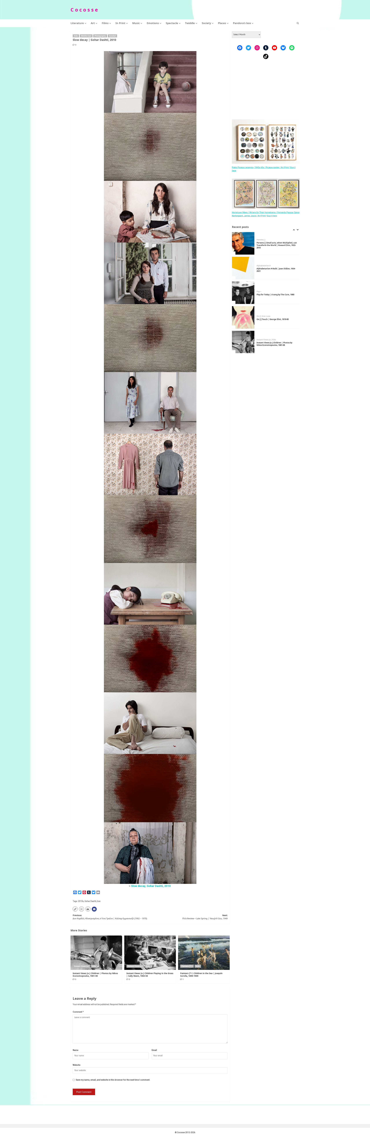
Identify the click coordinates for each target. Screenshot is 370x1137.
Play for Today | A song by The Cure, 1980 (275, 270)
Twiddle (190, 23)
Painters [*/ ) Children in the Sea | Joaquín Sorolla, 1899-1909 (201, 974)
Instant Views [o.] (81, 966)
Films (105, 23)
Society (206, 23)
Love (268, 291)
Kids (76, 36)
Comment (78, 1012)
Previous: (110, 917)
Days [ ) (266, 341)
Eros (264, 291)
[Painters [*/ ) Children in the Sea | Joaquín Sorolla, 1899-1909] (204, 953)
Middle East (86, 36)
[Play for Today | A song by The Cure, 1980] (243, 268)
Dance (259, 341)
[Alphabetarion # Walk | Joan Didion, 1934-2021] (243, 243)
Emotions (153, 23)
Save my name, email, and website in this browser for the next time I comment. (113, 1080)
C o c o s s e (84, 9)
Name (75, 1050)
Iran (99, 901)
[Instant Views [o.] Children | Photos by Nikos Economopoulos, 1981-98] (96, 953)
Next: (205, 917)
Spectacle (172, 23)
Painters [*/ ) (187, 966)
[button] (298, 23)
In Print (120, 23)
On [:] (259, 291)
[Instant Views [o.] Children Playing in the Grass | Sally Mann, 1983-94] (150, 953)
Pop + (259, 267)
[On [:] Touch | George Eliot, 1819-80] (243, 292)
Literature (77, 23)
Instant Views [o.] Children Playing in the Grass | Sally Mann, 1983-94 (149, 974)
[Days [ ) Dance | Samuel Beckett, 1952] (243, 342)
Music (136, 23)
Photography (100, 36)
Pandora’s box (242, 23)
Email (154, 1050)
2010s (81, 901)
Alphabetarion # (264, 241)
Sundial (112, 36)
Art (93, 23)
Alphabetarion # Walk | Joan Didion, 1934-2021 (276, 245)
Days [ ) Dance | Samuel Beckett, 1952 (274, 344)
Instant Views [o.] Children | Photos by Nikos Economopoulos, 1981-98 (95, 974)
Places (222, 23)
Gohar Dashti (90, 901)
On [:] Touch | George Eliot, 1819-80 (273, 294)
